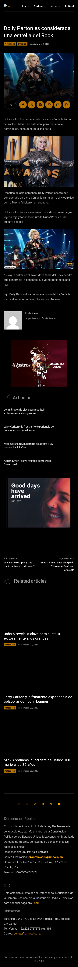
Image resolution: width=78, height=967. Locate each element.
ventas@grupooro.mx (27, 933)
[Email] (58, 104)
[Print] (66, 104)
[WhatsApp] (49, 104)
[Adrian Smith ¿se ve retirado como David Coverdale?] (68, 463)
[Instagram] (27, 804)
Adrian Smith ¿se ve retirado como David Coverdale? (27, 463)
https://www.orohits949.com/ (40, 318)
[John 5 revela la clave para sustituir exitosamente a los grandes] (68, 412)
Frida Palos (31, 313)
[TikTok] (35, 804)
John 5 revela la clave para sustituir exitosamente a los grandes (24, 411)
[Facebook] (23, 104)
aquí (36, 903)
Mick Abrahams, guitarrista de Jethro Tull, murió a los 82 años (28, 446)
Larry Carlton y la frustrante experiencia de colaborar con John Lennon (29, 428)
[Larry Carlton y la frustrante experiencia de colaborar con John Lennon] (68, 429)
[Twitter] (31, 104)
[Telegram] (40, 104)
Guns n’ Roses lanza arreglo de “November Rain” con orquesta (57, 566)
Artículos (10, 43)
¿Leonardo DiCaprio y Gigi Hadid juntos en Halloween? (19, 564)
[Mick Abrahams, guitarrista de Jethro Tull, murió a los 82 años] (68, 446)
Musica (22, 43)
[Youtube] (59, 804)
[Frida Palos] (13, 320)
